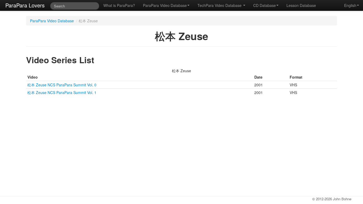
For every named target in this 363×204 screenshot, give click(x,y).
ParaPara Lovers (25, 5)
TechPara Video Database (220, 5)
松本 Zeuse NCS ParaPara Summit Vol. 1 (61, 92)
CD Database (264, 5)
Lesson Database (301, 5)
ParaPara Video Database (165, 5)
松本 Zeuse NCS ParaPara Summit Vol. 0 (61, 84)
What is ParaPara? (119, 5)
